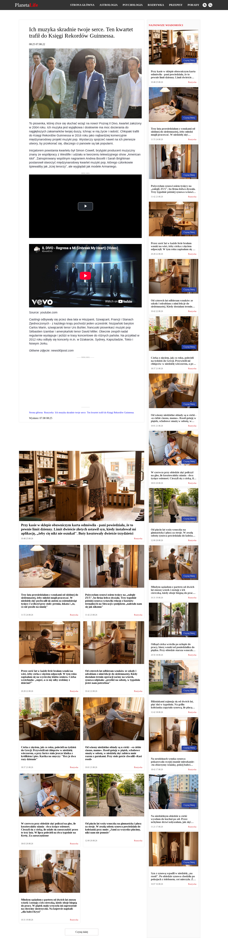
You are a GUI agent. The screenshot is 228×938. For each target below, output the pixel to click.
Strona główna (82, 5)
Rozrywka (156, 5)
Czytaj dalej (81, 931)
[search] (210, 5)
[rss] (205, 5)
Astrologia (108, 5)
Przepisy (176, 5)
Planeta (26, 5)
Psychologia (133, 5)
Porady (193, 5)
